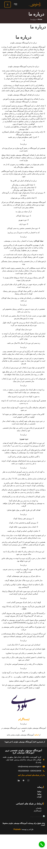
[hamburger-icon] (15, 5)
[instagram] (28, 780)
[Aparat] (23, 780)
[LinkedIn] (18, 780)
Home (40, 19)
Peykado (17, 829)
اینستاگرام (24, 719)
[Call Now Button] (42, 844)
